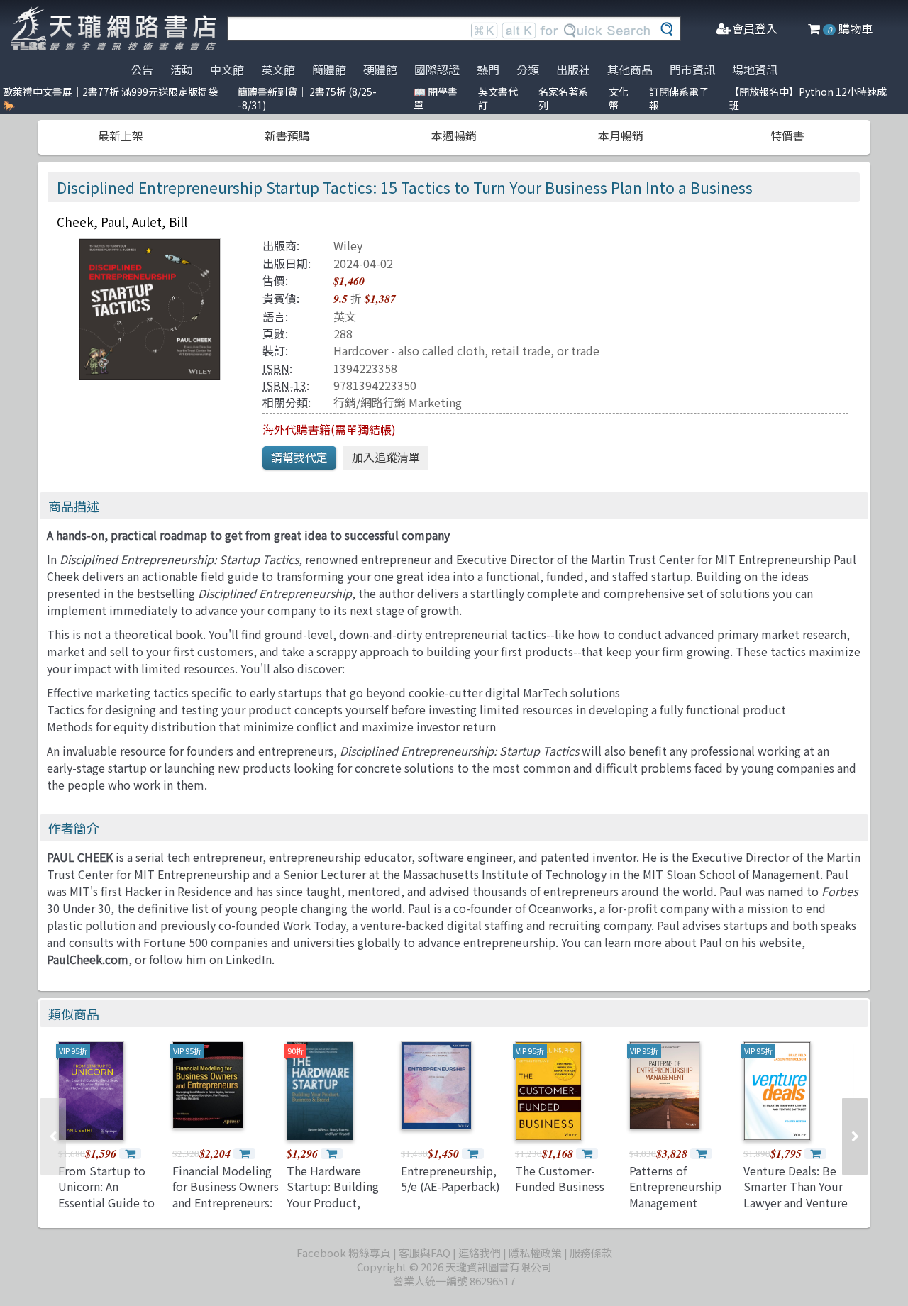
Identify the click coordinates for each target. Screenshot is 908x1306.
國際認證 (437, 69)
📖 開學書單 (436, 98)
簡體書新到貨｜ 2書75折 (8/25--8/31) (307, 98)
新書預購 (287, 135)
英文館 (278, 69)
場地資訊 (754, 69)
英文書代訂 (498, 98)
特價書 (787, 135)
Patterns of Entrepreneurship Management (675, 1186)
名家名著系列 (563, 98)
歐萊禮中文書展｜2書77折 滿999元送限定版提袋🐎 (110, 98)
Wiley (347, 245)
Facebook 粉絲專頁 (344, 1252)
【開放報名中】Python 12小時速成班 (808, 98)
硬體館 (380, 69)
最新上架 (120, 135)
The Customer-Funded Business (559, 1178)
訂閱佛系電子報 (679, 98)
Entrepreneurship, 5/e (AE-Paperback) (450, 1178)
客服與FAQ (424, 1252)
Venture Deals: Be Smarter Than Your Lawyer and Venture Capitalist (795, 1194)
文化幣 (619, 98)
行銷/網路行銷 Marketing (397, 402)
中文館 (227, 69)
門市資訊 (692, 69)
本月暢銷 (620, 135)
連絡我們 (479, 1252)
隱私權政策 (535, 1252)
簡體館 (329, 69)
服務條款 (591, 1252)
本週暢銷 (454, 135)
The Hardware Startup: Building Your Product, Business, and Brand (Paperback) (339, 1202)
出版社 (573, 69)
